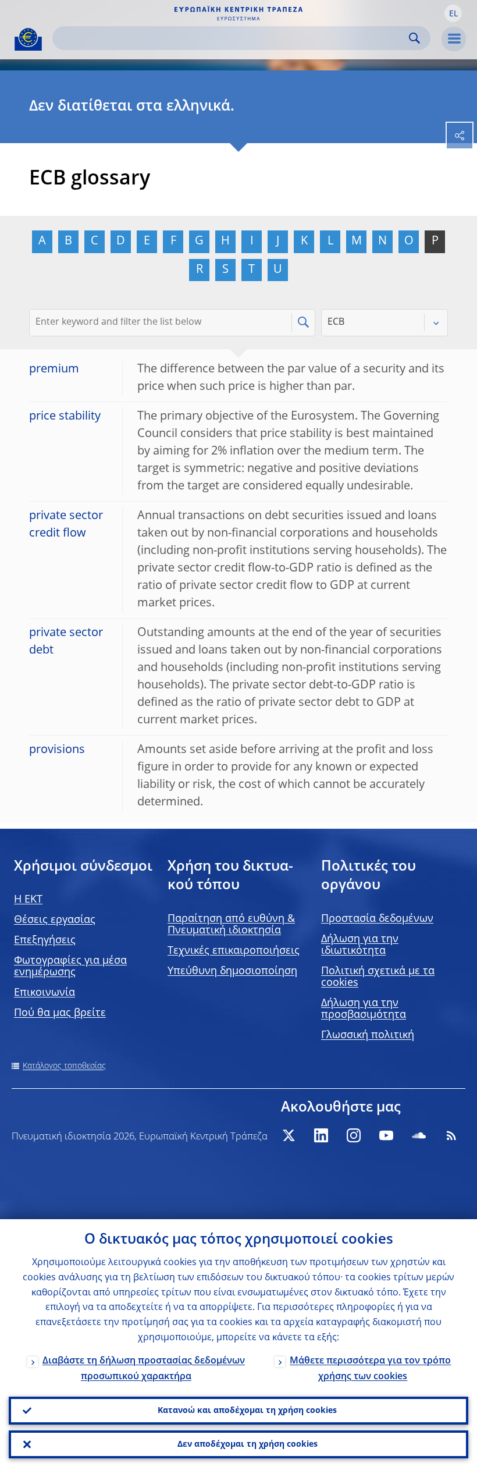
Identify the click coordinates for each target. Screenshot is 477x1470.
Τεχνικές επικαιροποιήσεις (234, 951)
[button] (453, 13)
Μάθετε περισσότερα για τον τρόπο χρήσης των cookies (370, 1369)
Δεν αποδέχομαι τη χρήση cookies (247, 1444)
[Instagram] (354, 1135)
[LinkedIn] (321, 1135)
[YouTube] (386, 1135)
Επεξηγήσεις (45, 940)
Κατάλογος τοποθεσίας (64, 1066)
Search (414, 38)
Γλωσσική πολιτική (367, 1035)
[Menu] (454, 39)
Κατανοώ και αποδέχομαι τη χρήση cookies (247, 1411)
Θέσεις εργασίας (54, 920)
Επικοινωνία (44, 993)
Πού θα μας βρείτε (60, 1013)
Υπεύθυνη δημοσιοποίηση (232, 971)
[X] (288, 1135)
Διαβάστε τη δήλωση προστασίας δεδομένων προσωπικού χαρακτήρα (143, 1369)
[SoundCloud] (419, 1135)
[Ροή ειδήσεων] (451, 1135)
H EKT (28, 899)
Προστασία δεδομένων (377, 919)
